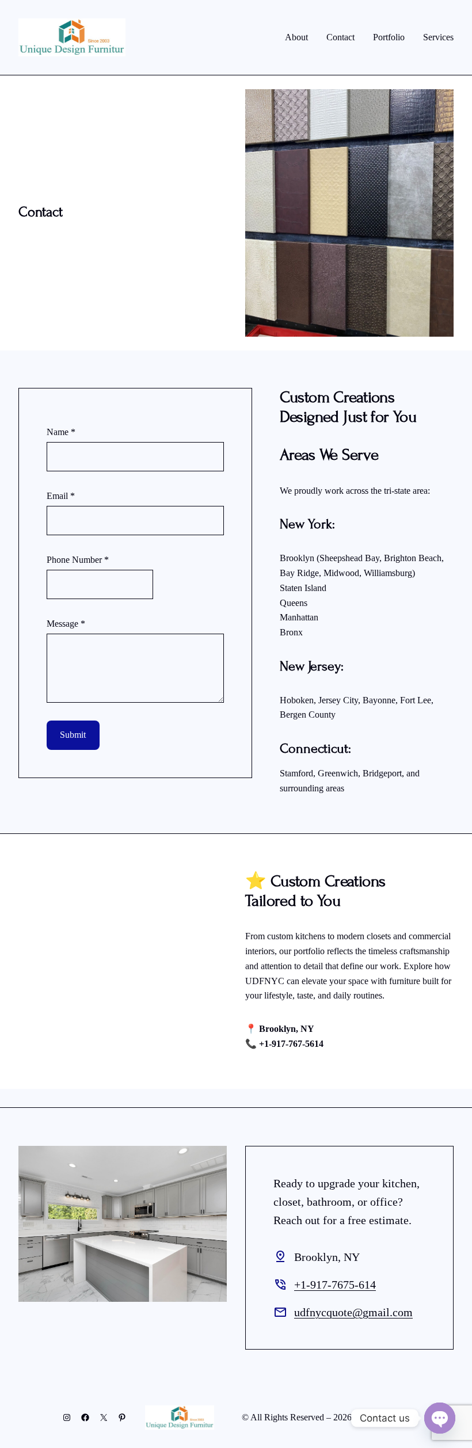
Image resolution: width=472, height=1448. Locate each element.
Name (61, 432)
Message (66, 623)
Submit (73, 735)
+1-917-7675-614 (335, 1284)
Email (61, 496)
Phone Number (78, 560)
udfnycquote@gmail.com (353, 1312)
